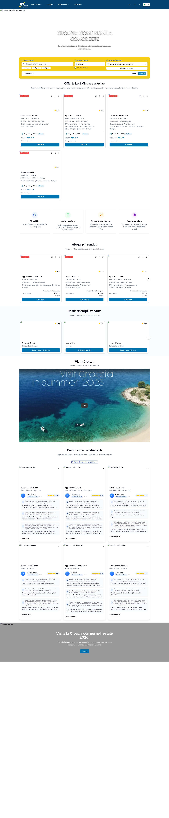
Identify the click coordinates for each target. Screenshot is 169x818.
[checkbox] (75, 68)
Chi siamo (78, 5)
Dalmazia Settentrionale (29, 346)
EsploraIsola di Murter (128, 350)
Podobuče (127, 279)
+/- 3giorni (46, 68)
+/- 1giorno (26, 68)
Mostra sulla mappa (127, 68)
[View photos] (51, 96)
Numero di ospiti (82, 60)
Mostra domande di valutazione (84, 462)
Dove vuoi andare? (115, 60)
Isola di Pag (24, 175)
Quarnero (69, 346)
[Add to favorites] (58, 96)
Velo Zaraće (123, 118)
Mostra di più (25, 538)
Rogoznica (81, 118)
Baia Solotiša (35, 118)
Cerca (143, 73)
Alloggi (49, 5)
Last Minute (35, 5)
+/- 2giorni (36, 68)
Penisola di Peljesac (115, 279)
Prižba (79, 279)
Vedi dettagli (41, 299)
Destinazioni (62, 5)
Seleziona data (29, 60)
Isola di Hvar (25, 118)
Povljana (33, 175)
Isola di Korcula (70, 279)
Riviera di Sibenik (70, 118)
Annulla (134, 73)
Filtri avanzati (28, 73)
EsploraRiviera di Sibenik (41, 350)
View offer (40, 144)
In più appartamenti (82, 67)
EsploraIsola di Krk (84, 350)
